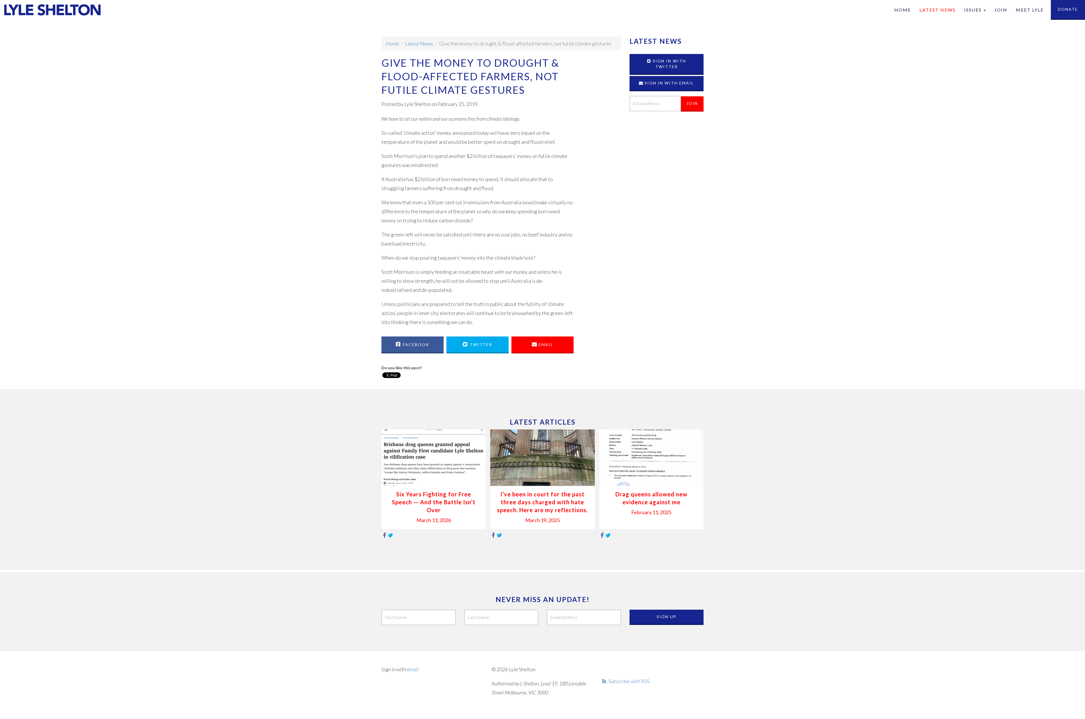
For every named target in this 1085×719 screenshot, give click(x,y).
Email (545, 344)
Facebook (415, 344)
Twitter (480, 344)
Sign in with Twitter (668, 63)
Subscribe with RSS (629, 681)
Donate (1068, 9)
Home (902, 9)
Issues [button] (973, 9)
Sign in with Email (668, 83)
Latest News (937, 9)
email (413, 669)
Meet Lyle (1030, 9)
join (1000, 9)
